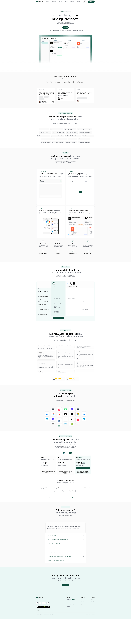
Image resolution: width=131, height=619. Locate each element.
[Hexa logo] (39, 1)
